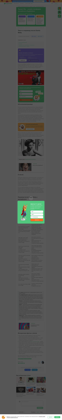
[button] (31, 198)
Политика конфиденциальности (12, 417)
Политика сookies (42, 416)
